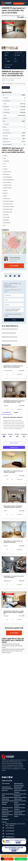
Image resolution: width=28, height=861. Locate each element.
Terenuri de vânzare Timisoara (9, 341)
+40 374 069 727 (10, 828)
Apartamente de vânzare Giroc (9, 337)
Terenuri (4, 804)
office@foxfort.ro (10, 837)
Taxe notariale (6, 783)
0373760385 (14, 266)
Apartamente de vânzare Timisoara (11, 644)
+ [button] (3, 233)
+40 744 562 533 (10, 831)
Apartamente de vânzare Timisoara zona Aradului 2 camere (12, 651)
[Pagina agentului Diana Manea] (6, 259)
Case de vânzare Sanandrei (9, 333)
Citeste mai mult (6, 87)
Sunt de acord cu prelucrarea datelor (12, 315)
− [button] (3, 236)
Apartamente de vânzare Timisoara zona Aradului (12, 646)
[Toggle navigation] (25, 3)
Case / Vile (4, 790)
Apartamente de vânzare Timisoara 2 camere (13, 649)
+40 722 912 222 (10, 834)
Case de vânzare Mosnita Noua (10, 329)
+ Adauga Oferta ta (18, 3)
